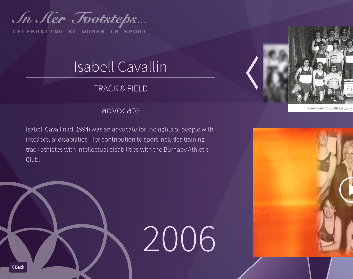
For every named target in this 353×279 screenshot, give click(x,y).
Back (19, 267)
